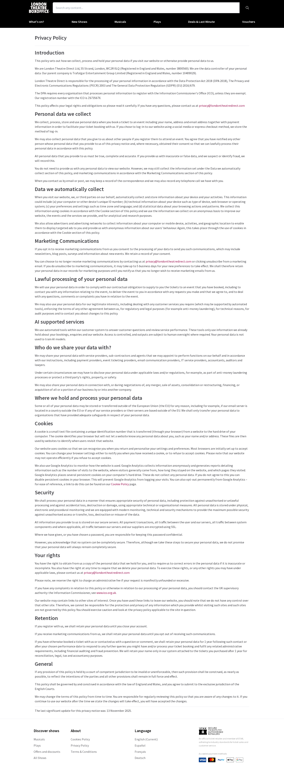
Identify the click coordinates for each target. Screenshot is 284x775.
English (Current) (146, 739)
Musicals (120, 22)
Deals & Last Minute (201, 22)
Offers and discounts (47, 752)
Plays (157, 22)
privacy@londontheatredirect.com (222, 105)
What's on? (36, 22)
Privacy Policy (80, 745)
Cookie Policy (120, 484)
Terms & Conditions (84, 752)
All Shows (40, 758)
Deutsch (140, 758)
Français (140, 752)
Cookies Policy (80, 739)
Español (140, 745)
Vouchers (248, 22)
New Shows (79, 22)
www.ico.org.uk (106, 593)
